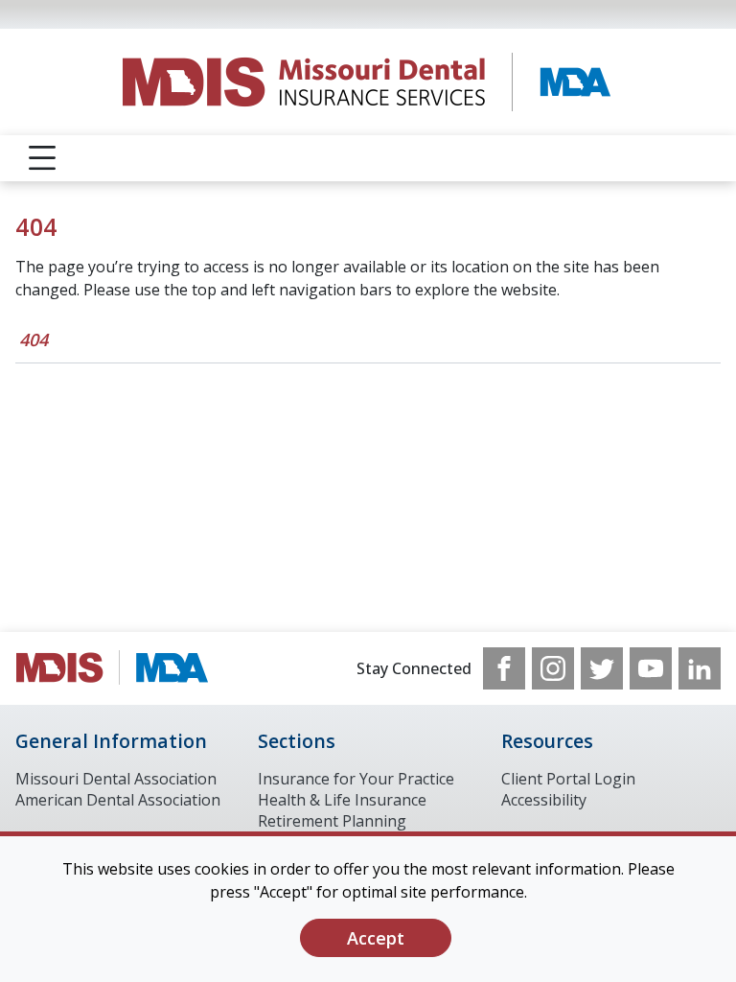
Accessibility (543, 799)
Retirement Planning (332, 820)
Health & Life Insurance (342, 799)
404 (33, 339)
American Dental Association (117, 799)
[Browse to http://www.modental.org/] (112, 668)
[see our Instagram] (553, 668)
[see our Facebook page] (504, 668)
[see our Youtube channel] (651, 668)
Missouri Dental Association (116, 778)
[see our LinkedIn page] (699, 668)
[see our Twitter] (602, 668)
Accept (375, 937)
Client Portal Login (568, 778)
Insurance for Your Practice (356, 778)
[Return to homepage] (368, 82)
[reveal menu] (42, 158)
